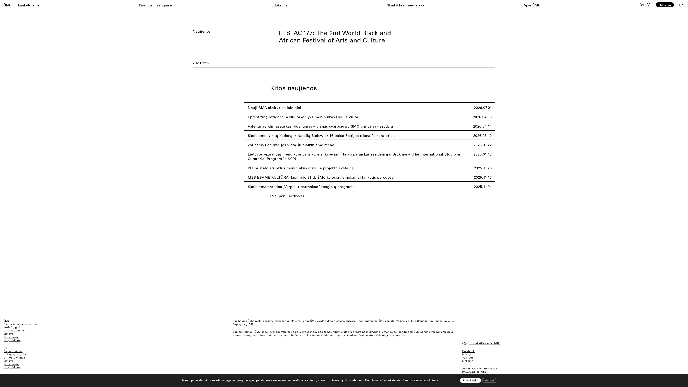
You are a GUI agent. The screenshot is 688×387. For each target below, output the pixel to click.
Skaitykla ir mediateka (405, 5)
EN (681, 5)
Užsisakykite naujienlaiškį (484, 343)
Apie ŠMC (532, 5)
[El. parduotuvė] (642, 5)
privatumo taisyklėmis (423, 380)
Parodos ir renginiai (155, 5)
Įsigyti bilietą (12, 340)
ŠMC (7, 5)
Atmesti (489, 380)
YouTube (468, 357)
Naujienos (202, 31)
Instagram (468, 354)
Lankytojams (29, 5)
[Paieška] (649, 4)
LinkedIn (467, 360)
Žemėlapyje (11, 337)
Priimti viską (470, 380)
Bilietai (665, 5)
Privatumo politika (474, 371)
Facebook (468, 351)
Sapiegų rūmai (13, 351)
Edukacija (279, 5)
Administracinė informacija (479, 368)
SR (5, 348)
